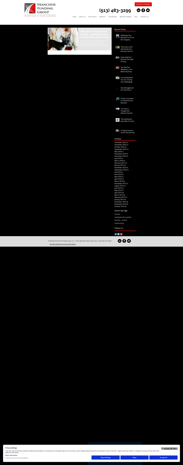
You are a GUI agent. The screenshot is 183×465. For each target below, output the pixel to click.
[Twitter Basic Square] (118, 234)
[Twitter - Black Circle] (148, 10)
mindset (124, 220)
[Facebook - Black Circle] (143, 10)
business (117, 214)
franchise (117, 220)
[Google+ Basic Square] (121, 234)
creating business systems (122, 217)
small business (119, 223)
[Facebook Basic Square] (115, 234)
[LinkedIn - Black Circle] (138, 10)
